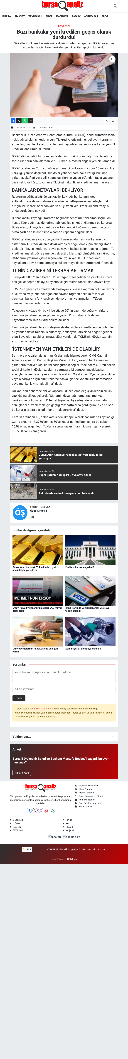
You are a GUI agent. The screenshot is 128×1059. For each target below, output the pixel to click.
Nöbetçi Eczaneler (88, 785)
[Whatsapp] (52, 810)
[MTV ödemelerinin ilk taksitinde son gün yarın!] (37, 631)
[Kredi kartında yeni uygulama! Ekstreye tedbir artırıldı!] (90, 590)
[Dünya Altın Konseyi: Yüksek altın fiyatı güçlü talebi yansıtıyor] (37, 549)
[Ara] (115, 6)
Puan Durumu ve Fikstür (91, 796)
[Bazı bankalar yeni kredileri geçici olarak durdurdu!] (64, 85)
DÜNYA (17, 823)
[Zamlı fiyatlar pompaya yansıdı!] (90, 631)
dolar (56, 173)
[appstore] (55, 836)
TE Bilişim (72, 859)
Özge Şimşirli (38, 510)
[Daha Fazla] (30, 120)
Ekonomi (64, 25)
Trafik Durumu (86, 792)
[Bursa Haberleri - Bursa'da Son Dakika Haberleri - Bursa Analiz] (63, 6)
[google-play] (72, 836)
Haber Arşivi (85, 806)
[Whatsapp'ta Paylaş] (25, 120)
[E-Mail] (32, 517)
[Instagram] (40, 810)
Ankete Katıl (22, 772)
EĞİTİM (70, 823)
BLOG (104, 16)
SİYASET (20, 16)
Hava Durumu (86, 789)
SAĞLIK (75, 16)
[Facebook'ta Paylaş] (13, 120)
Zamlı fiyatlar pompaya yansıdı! (83, 648)
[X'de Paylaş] (19, 120)
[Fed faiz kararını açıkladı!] (90, 549)
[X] (35, 810)
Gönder (19, 698)
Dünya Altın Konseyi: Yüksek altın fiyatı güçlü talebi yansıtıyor (34, 569)
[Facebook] (29, 810)
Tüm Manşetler (87, 799)
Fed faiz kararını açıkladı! (79, 567)
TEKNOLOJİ (35, 16)
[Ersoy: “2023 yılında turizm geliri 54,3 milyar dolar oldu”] (37, 590)
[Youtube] (46, 810)
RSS (28, 849)
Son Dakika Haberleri (90, 803)
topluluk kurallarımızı (42, 708)
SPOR (49, 16)
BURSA (6, 16)
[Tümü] (114, 736)
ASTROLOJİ (91, 16)
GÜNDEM (18, 820)
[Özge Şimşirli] (19, 512)
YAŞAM (70, 830)
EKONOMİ (62, 16)
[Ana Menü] (11, 6)
